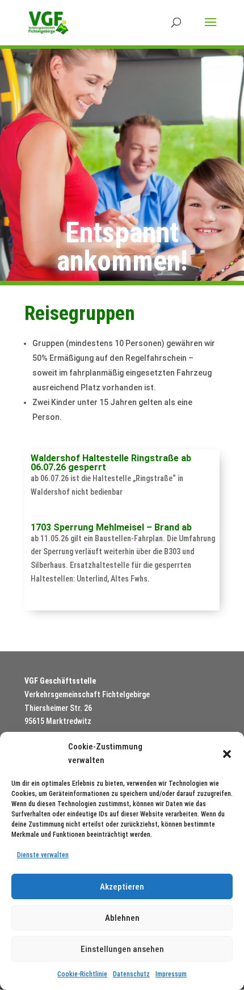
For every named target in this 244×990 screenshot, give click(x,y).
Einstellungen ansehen (122, 949)
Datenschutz (131, 974)
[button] (227, 754)
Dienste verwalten (43, 855)
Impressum (171, 974)
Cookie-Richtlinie (82, 974)
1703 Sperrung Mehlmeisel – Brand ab (111, 527)
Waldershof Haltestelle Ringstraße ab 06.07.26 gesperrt (111, 463)
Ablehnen (122, 918)
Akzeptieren (122, 887)
